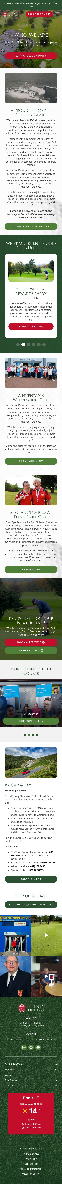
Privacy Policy (31, 1158)
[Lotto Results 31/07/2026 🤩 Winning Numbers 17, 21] (46, 976)
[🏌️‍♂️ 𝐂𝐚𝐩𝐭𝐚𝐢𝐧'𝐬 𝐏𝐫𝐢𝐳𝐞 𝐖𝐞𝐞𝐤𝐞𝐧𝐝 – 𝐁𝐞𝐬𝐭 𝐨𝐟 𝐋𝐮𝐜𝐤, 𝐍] (15, 976)
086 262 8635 (36, 870)
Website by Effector (31, 1173)
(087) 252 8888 (37, 866)
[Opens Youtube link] (38, 1047)
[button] (18, 344)
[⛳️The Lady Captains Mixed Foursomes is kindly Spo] (15, 935)
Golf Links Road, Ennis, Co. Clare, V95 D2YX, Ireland (31, 1024)
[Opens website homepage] (10, 14)
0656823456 (48, 862)
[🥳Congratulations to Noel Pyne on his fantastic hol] (46, 935)
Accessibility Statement (31, 1168)
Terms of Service (31, 1153)
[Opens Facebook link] (31, 1047)
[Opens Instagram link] (24, 1047)
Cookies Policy (31, 1163)
